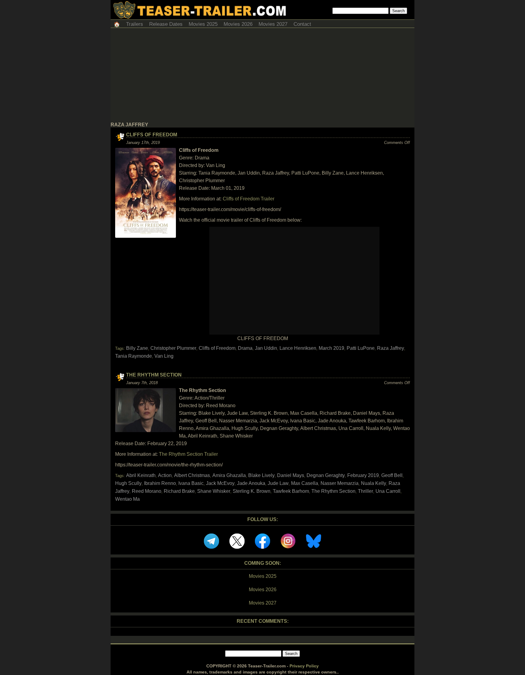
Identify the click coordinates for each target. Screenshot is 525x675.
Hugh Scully (128, 483)
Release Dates (166, 24)
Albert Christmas (192, 475)
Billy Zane (137, 348)
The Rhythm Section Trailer (188, 454)
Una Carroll (388, 491)
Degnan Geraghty (326, 475)
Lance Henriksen (298, 348)
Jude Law (278, 483)
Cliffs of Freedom (151, 134)
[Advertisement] (262, 76)
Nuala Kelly (373, 483)
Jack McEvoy (220, 483)
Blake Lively (261, 475)
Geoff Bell (392, 475)
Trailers (134, 24)
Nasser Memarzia (340, 483)
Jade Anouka (251, 483)
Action (165, 475)
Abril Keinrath (141, 475)
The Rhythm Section (154, 374)
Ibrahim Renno (160, 483)
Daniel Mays (290, 475)
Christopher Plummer (173, 348)
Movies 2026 (238, 24)
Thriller (365, 491)
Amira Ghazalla (229, 475)
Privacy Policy (304, 665)
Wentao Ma (127, 499)
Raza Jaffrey (390, 348)
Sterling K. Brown (251, 491)
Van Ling (163, 356)
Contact (302, 24)
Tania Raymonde (133, 356)
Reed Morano (146, 491)
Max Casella (304, 483)
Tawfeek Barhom (291, 491)
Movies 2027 (273, 24)
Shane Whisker (213, 491)
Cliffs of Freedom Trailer (248, 198)
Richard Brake (179, 491)
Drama (245, 348)
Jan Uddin (266, 348)
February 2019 (363, 475)
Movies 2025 (203, 24)
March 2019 (331, 348)
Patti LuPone (361, 348)
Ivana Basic (191, 483)
